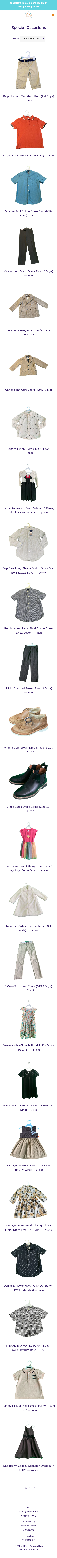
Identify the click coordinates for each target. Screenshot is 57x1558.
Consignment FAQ (28, 1511)
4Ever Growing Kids (33, 1546)
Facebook (30, 1536)
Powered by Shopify (28, 1549)
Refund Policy (28, 1521)
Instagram (30, 1540)
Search (28, 1507)
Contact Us (28, 1530)
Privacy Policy (28, 1525)
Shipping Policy (28, 1515)
